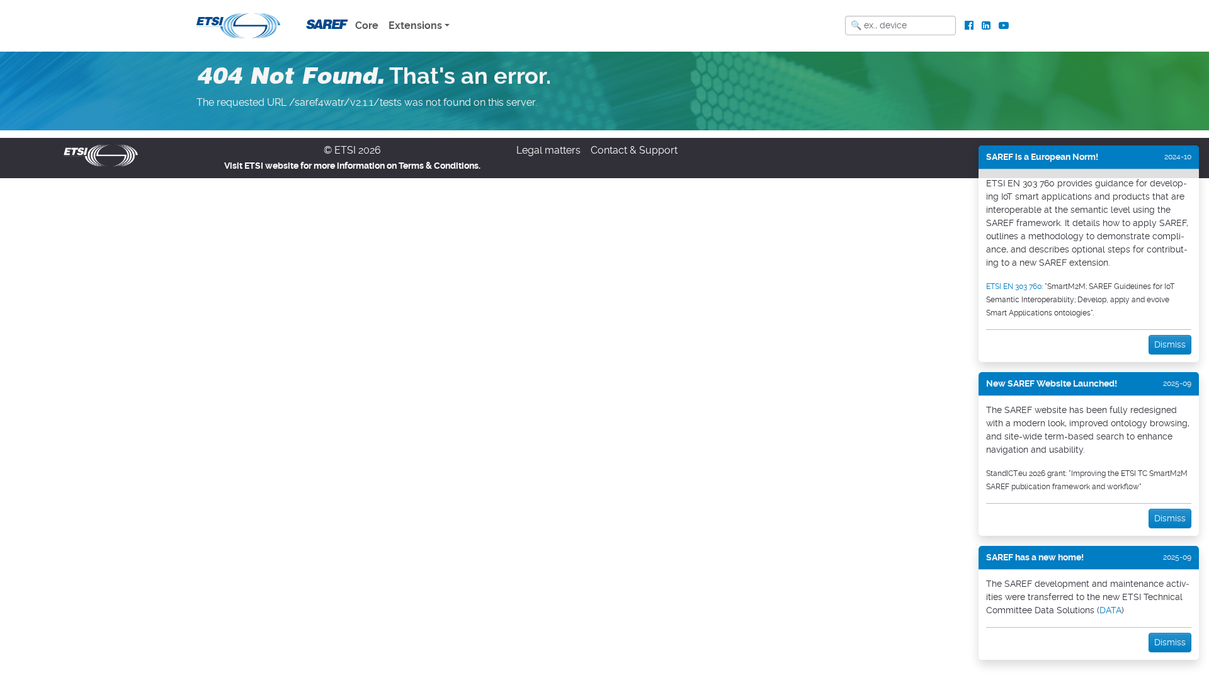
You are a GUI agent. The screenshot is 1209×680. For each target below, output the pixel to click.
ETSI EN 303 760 (1014, 286)
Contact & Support (634, 150)
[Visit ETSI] (100, 155)
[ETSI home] (238, 24)
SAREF (325, 24)
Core (366, 25)
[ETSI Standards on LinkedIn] (985, 25)
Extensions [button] (415, 25)
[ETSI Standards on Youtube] (1003, 25)
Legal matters (548, 150)
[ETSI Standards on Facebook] (969, 25)
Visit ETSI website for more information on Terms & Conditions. (352, 166)
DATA (1110, 610)
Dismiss (1170, 344)
